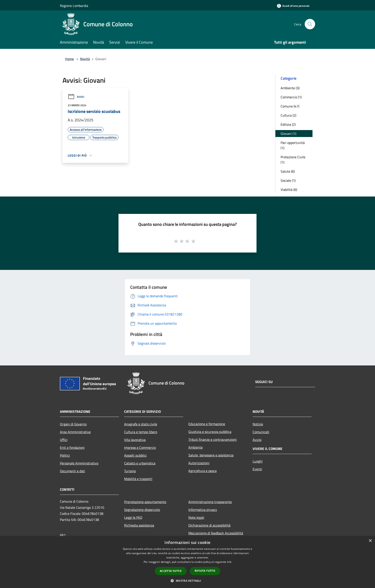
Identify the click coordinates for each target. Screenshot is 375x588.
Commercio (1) (291, 97)
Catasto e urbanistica (139, 463)
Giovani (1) (288, 133)
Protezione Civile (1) (293, 159)
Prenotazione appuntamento (145, 501)
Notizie (258, 424)
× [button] (370, 540)
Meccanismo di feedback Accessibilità (215, 533)
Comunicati (261, 431)
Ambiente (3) (290, 88)
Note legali (196, 517)
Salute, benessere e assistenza (211, 455)
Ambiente (195, 447)
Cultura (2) (288, 115)
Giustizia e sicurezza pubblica (209, 431)
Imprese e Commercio (140, 447)
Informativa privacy (202, 509)
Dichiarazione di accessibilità (209, 525)
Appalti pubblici (135, 455)
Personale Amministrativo (79, 463)
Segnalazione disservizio (142, 509)
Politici (65, 455)
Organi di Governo (73, 424)
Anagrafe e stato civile (140, 424)
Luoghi (258, 461)
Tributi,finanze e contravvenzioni (212, 439)
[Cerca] (310, 24)
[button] (187, 580)
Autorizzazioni (198, 463)
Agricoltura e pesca (202, 470)
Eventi (257, 469)
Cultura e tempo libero (140, 431)
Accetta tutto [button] (171, 571)
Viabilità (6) (289, 189)
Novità (85, 58)
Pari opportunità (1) (293, 145)
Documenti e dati (72, 471)
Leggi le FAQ (133, 517)
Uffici (63, 439)
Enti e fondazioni (72, 447)
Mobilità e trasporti (138, 478)
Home (69, 58)
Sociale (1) (288, 180)
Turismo (130, 471)
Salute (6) (288, 171)
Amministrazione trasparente (210, 501)
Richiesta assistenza (139, 525)
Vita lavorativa (135, 439)
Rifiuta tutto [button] (205, 571)
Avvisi (80, 97)
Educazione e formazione (206, 423)
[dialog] (187, 562)
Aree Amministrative (75, 431)
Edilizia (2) (288, 124)
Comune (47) (290, 106)
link (229, 562)
